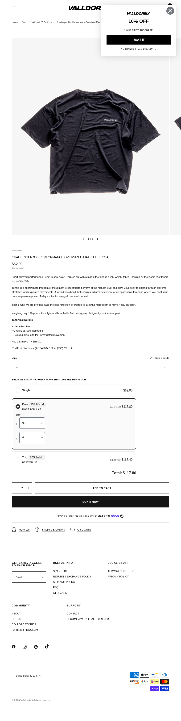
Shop (24, 22)
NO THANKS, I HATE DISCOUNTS (138, 49)
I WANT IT (139, 40)
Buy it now (90, 501)
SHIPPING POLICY (64, 582)
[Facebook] (17, 647)
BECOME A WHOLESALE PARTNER (88, 619)
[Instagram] (28, 647)
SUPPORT (74, 605)
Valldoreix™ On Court (42, 22)
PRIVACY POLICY (118, 576)
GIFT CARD (60, 592)
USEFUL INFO (63, 563)
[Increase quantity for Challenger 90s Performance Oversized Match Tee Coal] (28, 488)
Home (15, 22)
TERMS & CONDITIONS (122, 571)
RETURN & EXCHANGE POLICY (72, 576)
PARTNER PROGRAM (25, 629)
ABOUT (16, 613)
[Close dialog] (170, 11)
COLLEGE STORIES (24, 624)
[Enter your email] (41, 577)
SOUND (16, 619)
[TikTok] (50, 646)
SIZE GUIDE (60, 571)
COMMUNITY (21, 605)
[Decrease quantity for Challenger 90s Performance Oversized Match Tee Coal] (15, 488)
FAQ (55, 587)
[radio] (74, 390)
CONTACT (73, 613)
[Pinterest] (39, 647)
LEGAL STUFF (118, 563)
